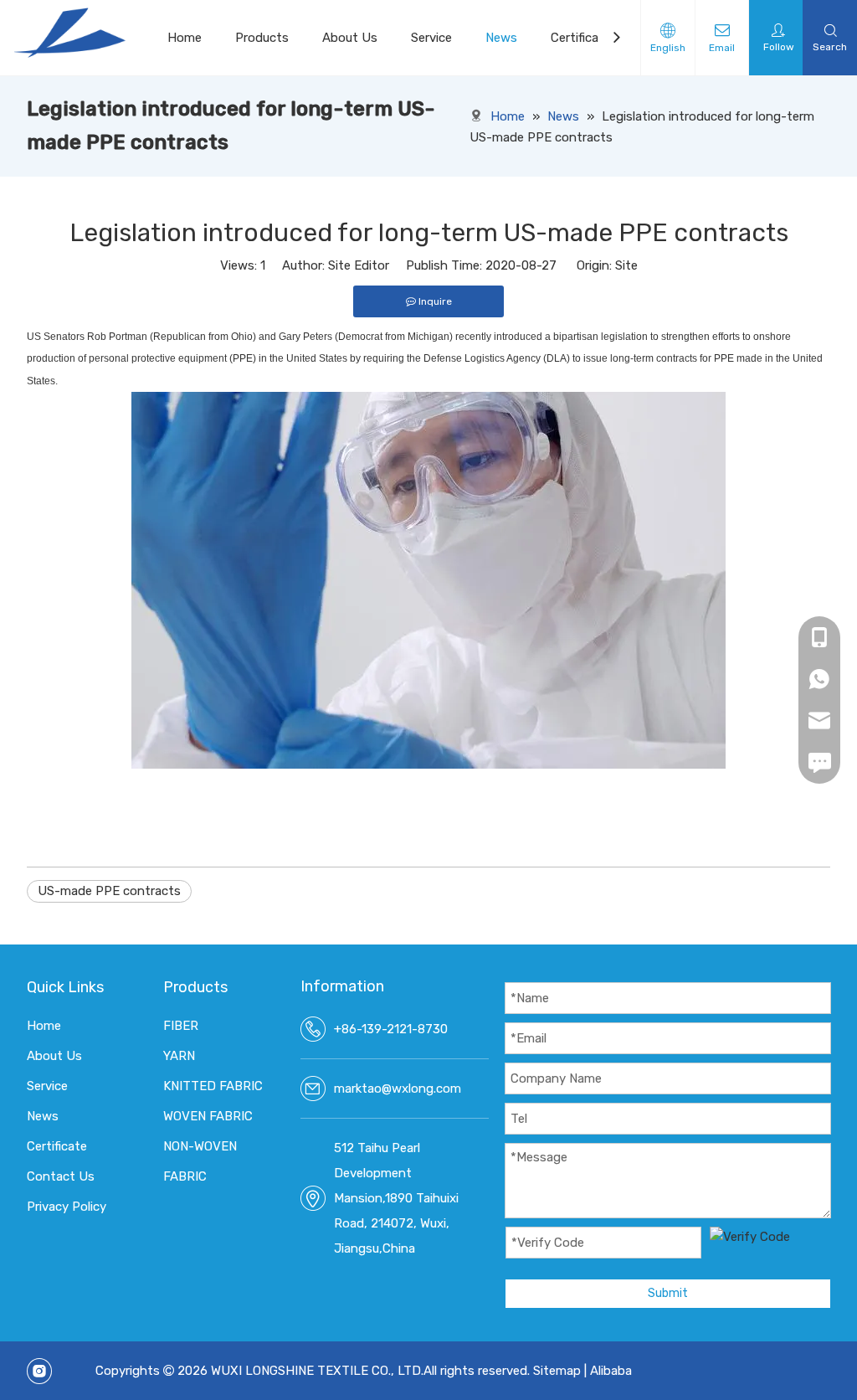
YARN (179, 1055)
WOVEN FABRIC (208, 1116)
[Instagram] (39, 1371)
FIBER (180, 1025)
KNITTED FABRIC (213, 1086)
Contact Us (61, 1176)
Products (262, 37)
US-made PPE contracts (109, 890)
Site (626, 265)
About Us (349, 37)
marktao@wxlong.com (397, 1088)
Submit (668, 1293)
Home (184, 37)
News (501, 37)
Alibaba (611, 1370)
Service (431, 37)
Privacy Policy (66, 1206)
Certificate (581, 37)
